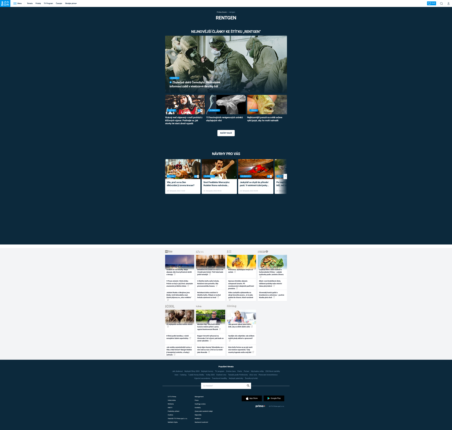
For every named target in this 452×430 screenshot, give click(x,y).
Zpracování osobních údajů (204, 411)
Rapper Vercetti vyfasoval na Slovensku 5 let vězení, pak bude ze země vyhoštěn (210, 338)
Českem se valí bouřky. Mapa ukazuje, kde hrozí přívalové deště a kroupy (179, 272)
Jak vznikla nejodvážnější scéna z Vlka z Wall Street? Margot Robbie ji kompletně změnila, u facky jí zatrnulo (179, 351)
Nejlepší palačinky (236, 378)
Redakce (198, 418)
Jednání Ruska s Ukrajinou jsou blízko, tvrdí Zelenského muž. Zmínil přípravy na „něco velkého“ (178, 295)
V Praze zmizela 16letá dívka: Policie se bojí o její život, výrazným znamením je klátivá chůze (179, 283)
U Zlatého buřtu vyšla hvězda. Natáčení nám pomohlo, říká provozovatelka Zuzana (208, 283)
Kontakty (198, 407)
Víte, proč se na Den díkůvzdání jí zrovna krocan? (180, 184)
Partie (239, 371)
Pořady (38, 3)
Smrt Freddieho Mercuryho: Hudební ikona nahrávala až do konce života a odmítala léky (217, 184)
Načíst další (226, 133)
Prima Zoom (222, 12)
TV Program (48, 3)
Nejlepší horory (207, 371)
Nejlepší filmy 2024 (191, 371)
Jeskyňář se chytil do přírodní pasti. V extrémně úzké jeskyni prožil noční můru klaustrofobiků (254, 184)
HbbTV (170, 407)
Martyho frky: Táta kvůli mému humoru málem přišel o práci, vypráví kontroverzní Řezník (208, 326)
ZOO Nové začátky (272, 371)
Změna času (231, 371)
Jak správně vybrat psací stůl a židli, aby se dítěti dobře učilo (239, 325)
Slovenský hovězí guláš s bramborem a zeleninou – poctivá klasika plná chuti (271, 295)
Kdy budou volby (257, 371)
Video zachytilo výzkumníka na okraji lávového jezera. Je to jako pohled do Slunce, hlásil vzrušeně (240, 295)
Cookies (170, 415)
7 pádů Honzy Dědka (196, 375)
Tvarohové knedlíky (219, 378)
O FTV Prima (172, 397)
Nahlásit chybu (173, 422)
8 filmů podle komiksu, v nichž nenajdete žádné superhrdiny (177, 337)
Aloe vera (253, 375)
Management (199, 397)
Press (197, 400)
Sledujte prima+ (71, 3)
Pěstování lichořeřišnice (268, 375)
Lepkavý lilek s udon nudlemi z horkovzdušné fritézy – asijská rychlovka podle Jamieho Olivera (271, 272)
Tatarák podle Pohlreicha (238, 375)
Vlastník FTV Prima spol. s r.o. (177, 418)
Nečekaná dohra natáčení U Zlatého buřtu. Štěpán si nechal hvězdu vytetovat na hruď (209, 295)
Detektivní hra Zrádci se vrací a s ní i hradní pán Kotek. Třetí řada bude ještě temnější (210, 272)
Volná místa (172, 400)
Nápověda (198, 415)
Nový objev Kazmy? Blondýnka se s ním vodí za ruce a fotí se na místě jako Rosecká (210, 349)
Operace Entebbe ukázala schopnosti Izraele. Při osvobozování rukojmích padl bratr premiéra (241, 284)
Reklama (171, 404)
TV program (219, 371)
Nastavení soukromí (201, 422)
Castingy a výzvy (200, 404)
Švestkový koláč (251, 378)
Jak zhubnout (177, 371)
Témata (30, 3)
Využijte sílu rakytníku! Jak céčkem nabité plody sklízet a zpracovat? (241, 337)
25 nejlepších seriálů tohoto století (179, 324)
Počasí (246, 371)
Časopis (59, 3)
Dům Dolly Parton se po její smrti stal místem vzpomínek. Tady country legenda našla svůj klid (240, 349)
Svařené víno (221, 375)
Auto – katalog (180, 375)
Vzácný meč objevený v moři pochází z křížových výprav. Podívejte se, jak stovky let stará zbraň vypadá (183, 120)
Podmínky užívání (173, 411)
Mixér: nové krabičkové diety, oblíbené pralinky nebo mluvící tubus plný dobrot (270, 283)
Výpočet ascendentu (202, 378)
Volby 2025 (210, 375)
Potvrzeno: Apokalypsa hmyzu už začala (240, 271)
